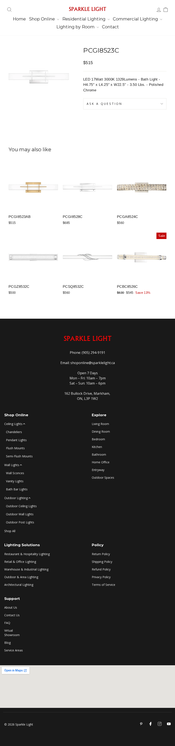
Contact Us (12, 615)
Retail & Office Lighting (20, 562)
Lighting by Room (76, 26)
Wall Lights (11, 465)
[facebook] (150, 724)
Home (19, 19)
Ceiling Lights (13, 424)
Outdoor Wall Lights (20, 514)
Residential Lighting (84, 19)
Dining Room (101, 431)
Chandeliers (14, 432)
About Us (10, 607)
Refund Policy (101, 569)
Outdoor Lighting (16, 498)
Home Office (100, 462)
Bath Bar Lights (17, 489)
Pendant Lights (16, 440)
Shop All (9, 531)
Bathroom (99, 454)
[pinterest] (141, 724)
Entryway (98, 470)
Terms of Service (103, 585)
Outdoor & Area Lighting (21, 577)
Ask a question (104, 104)
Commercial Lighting (136, 19)
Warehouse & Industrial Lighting (26, 569)
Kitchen (97, 447)
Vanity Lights (14, 481)
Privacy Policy (101, 577)
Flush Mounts (15, 448)
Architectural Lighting (18, 585)
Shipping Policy (102, 562)
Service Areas (13, 650)
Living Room (100, 424)
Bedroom (98, 439)
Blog (7, 643)
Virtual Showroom (12, 632)
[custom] (160, 724)
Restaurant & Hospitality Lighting (27, 554)
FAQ (7, 623)
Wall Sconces (15, 473)
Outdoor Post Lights (20, 522)
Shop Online (42, 19)
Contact (110, 26)
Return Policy (101, 554)
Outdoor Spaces (103, 477)
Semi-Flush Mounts (19, 456)
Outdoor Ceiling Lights (21, 506)
